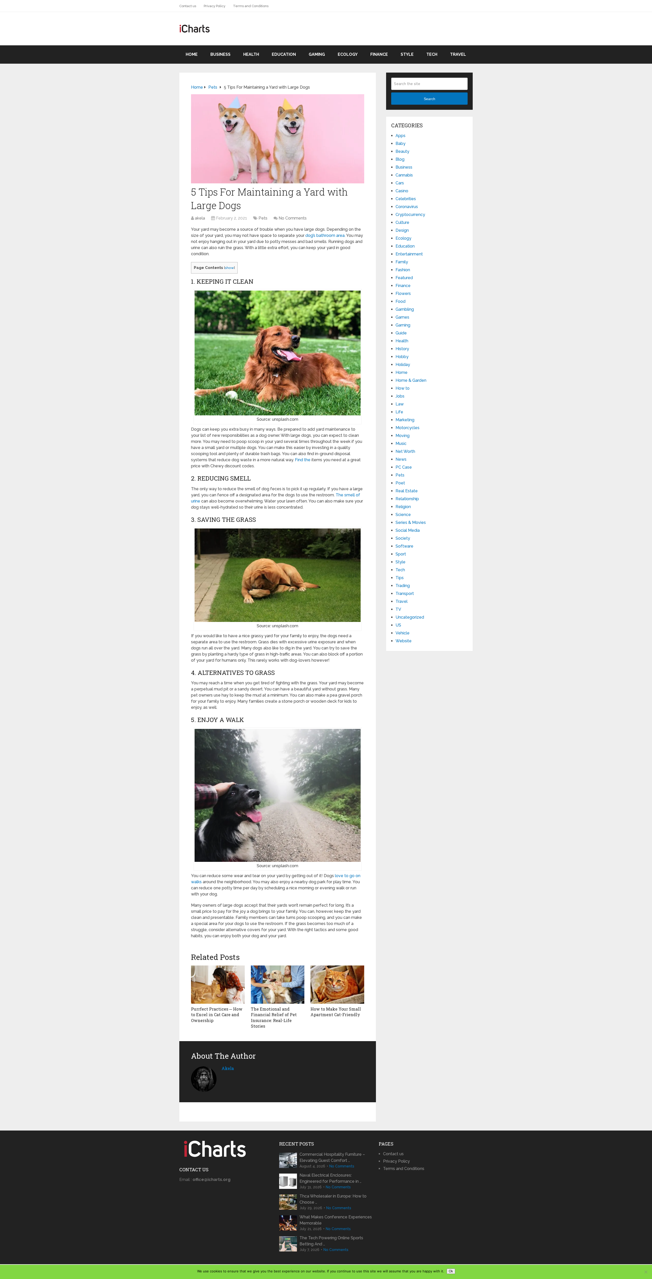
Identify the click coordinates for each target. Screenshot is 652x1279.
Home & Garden (411, 380)
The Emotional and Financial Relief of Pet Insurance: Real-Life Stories (274, 1017)
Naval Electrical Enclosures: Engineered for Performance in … (330, 1178)
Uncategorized (410, 617)
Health (251, 54)
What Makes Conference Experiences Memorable (336, 1220)
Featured (404, 277)
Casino (402, 190)
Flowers (403, 293)
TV (398, 609)
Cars (400, 183)
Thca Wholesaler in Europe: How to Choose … (333, 1199)
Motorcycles (407, 427)
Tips (400, 577)
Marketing (405, 419)
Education (284, 54)
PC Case (404, 467)
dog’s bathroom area (325, 235)
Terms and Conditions (250, 6)
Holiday (403, 364)
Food (400, 301)
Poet (400, 483)
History (402, 348)
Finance (379, 54)
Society (403, 538)
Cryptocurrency (410, 214)
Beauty (402, 151)
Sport (401, 554)
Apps (400, 135)
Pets (263, 218)
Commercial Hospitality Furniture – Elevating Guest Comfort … (332, 1157)
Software (404, 546)
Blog (400, 159)
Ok (451, 1271)
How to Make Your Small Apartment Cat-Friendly (335, 1011)
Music (401, 443)
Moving (403, 435)
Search (429, 99)
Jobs (400, 396)
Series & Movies (411, 522)
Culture (402, 222)
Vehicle (403, 633)
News (401, 459)
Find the (302, 459)
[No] (645, 1271)
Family (402, 262)
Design (402, 230)
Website (404, 640)
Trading (403, 585)
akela (200, 218)
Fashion (403, 269)
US (398, 625)
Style (407, 54)
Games (402, 317)
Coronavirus (407, 206)
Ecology (348, 54)
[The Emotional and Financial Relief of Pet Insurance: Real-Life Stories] (278, 984)
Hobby (402, 356)
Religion (403, 506)
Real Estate (407, 490)
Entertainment (409, 254)
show (229, 268)
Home (192, 54)
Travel (458, 54)
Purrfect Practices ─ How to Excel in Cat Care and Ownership (216, 1014)
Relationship (407, 498)
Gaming (317, 54)
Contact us (187, 6)
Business (220, 54)
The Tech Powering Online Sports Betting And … (331, 1240)
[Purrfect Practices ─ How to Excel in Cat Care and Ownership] (218, 984)
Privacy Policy (214, 6)
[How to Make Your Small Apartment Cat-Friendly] (337, 984)
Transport (405, 593)
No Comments (293, 218)
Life (399, 412)
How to (403, 388)
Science (403, 514)
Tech (431, 54)
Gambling (405, 309)
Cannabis (404, 175)
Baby (400, 143)
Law (400, 404)
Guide (401, 333)
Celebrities (406, 198)
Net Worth (405, 451)
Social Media (408, 530)
